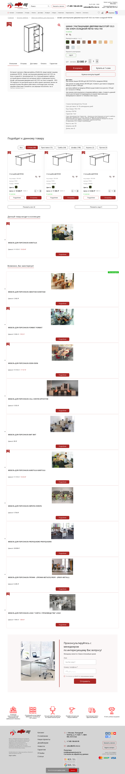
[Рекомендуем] (62, 289)
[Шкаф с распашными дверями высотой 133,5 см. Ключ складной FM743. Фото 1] (34, 56)
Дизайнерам (43, 743)
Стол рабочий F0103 (53, 174)
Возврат (47, 12)
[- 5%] (62, 240)
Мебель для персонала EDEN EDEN (23, 363)
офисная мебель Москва (15, 753)
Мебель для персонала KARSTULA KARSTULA (26, 470)
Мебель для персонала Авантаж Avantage (26, 292)
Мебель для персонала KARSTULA (22, 243)
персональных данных (87, 676)
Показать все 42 (29, 207)
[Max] (116, 13)
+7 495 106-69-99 (74, 6)
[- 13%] (62, 360)
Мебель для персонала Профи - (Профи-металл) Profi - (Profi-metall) (38, 577)
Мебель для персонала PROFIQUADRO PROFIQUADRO (30, 542)
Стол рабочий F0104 (91, 174)
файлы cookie (61, 770)
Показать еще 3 (96, 207)
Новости (78, 12)
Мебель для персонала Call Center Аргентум (28, 399)
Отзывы (27, 12)
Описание (13, 64)
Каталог (41, 732)
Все (21, 147)
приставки (46, 147)
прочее (103, 147)
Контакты (85, 12)
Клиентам (61, 12)
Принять (73, 770)
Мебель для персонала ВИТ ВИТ (22, 435)
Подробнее (17, 198)
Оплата (34, 12)
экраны (90, 147)
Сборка (54, 12)
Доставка (40, 12)
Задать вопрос (109, 748)
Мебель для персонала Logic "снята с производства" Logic (34, 613)
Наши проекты (70, 12)
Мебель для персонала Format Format (25, 328)
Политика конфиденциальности (72, 751)
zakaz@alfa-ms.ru (91, 7)
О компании (19, 12)
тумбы (62, 147)
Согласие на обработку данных (76, 754)
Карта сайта (12, 755)
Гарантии (53, 64)
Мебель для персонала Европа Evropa (25, 506)
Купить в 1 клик (103, 68)
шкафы (76, 147)
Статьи (41, 756)
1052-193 (77, 109)
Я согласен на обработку (80, 676)
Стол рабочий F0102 (16, 174)
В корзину (77, 68)
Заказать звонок (109, 743)
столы (32, 147)
